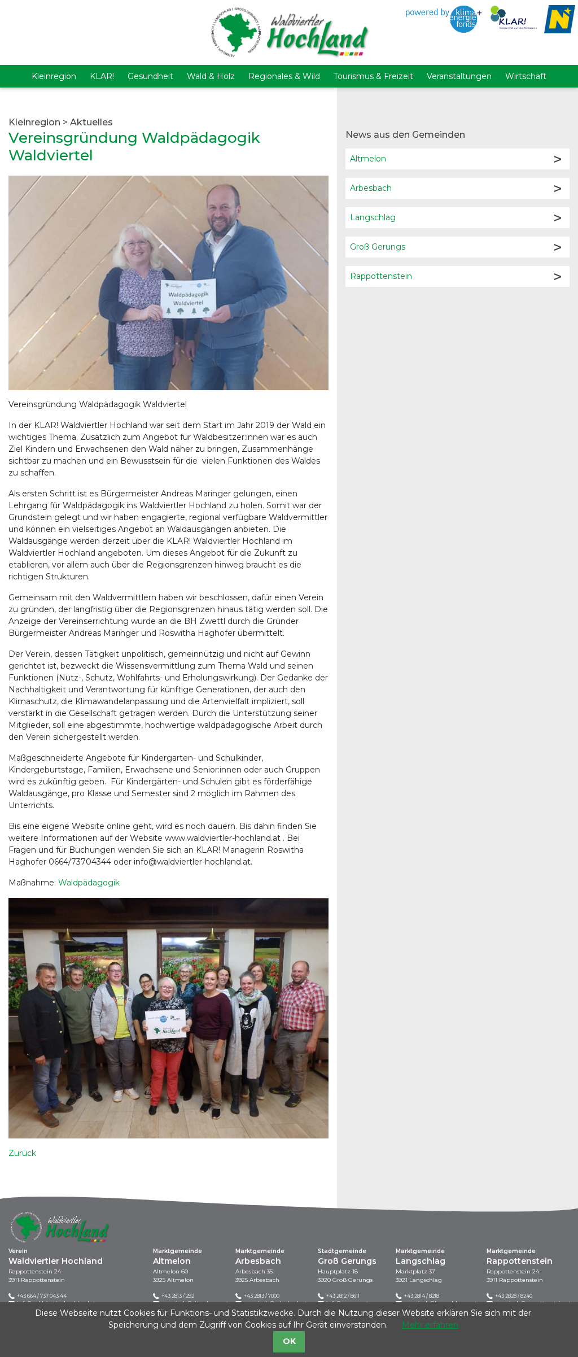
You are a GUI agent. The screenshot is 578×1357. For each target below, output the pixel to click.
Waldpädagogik (89, 883)
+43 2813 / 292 (177, 1296)
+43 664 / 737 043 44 (42, 1296)
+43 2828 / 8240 (513, 1296)
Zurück (22, 1153)
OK (289, 1341)
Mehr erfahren (430, 1325)
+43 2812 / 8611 (343, 1296)
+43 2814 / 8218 (421, 1296)
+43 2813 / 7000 (261, 1296)
